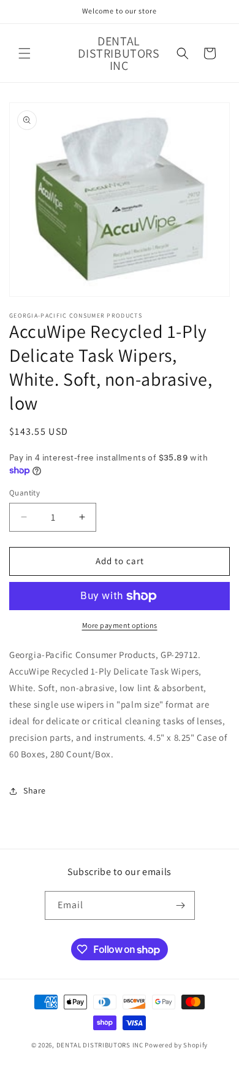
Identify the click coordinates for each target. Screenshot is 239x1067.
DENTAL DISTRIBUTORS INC (99, 1045)
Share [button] (34, 790)
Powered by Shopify (176, 1045)
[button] (24, 53)
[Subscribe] (180, 905)
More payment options (119, 625)
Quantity (24, 493)
